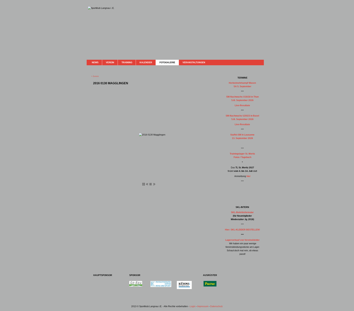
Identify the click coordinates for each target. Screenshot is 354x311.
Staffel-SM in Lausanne (242, 134)
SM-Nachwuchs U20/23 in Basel (242, 115)
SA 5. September (242, 86)
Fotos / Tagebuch (242, 157)
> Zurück (95, 76)
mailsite (259, 62)
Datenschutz (216, 306)
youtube (254, 62)
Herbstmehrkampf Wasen (242, 83)
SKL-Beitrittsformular (242, 212)
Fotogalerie (167, 62)
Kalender (146, 62)
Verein (110, 62)
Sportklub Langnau (95, 20)
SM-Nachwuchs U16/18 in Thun (242, 96)
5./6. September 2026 (242, 100)
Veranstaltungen (194, 62)
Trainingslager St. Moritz (242, 153)
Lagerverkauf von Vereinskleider (242, 240)
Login (192, 306)
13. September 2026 (242, 138)
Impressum (202, 306)
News (95, 62)
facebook (251, 62)
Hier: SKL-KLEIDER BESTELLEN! (242, 229)
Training (127, 62)
